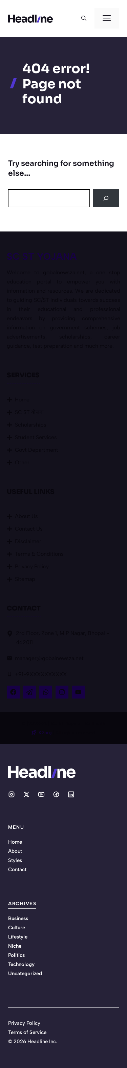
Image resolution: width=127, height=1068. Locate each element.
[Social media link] (11, 794)
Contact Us (29, 529)
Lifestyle (17, 937)
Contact (17, 869)
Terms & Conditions (39, 554)
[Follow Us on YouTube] (78, 692)
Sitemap (25, 579)
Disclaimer (28, 541)
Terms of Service (27, 1032)
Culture (16, 928)
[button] (83, 18)
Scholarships (30, 424)
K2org (46, 733)
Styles (15, 860)
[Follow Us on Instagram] (62, 692)
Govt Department (36, 450)
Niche (14, 946)
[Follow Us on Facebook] (13, 692)
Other (22, 462)
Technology (21, 964)
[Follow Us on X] (29, 692)
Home (22, 399)
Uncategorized (25, 973)
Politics (16, 955)
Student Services (36, 437)
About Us (26, 516)
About (15, 851)
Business (18, 918)
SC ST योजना (29, 412)
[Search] (106, 198)
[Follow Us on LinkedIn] (45, 692)
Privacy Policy (32, 566)
